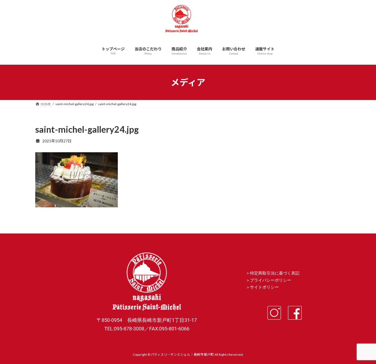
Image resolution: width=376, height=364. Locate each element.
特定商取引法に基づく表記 (274, 273)
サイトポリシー (264, 287)
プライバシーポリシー (270, 280)
